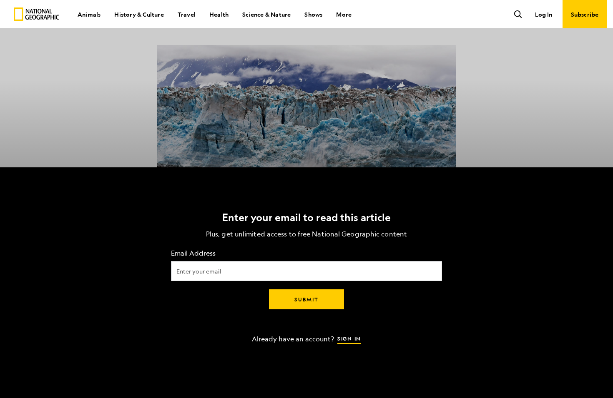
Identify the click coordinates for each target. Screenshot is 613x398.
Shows (313, 14)
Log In (543, 14)
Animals (89, 14)
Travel (187, 14)
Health (219, 14)
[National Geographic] (36, 14)
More (344, 14)
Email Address (193, 253)
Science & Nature (266, 14)
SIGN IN (349, 338)
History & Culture (138, 14)
